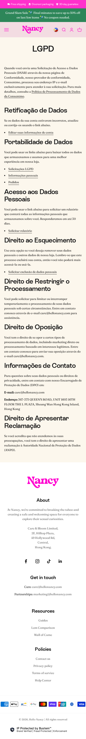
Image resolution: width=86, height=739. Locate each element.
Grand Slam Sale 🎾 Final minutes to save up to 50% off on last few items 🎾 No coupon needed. (43, 15)
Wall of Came (43, 635)
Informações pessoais (23, 175)
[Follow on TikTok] (49, 561)
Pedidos (13, 182)
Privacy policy (43, 666)
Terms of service (43, 673)
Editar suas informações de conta (30, 132)
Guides (43, 620)
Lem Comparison (43, 628)
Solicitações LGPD (20, 169)
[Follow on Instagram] (37, 561)
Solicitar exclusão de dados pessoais (32, 272)
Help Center (43, 680)
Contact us (43, 659)
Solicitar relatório (20, 231)
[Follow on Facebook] (26, 561)
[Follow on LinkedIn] (60, 561)
